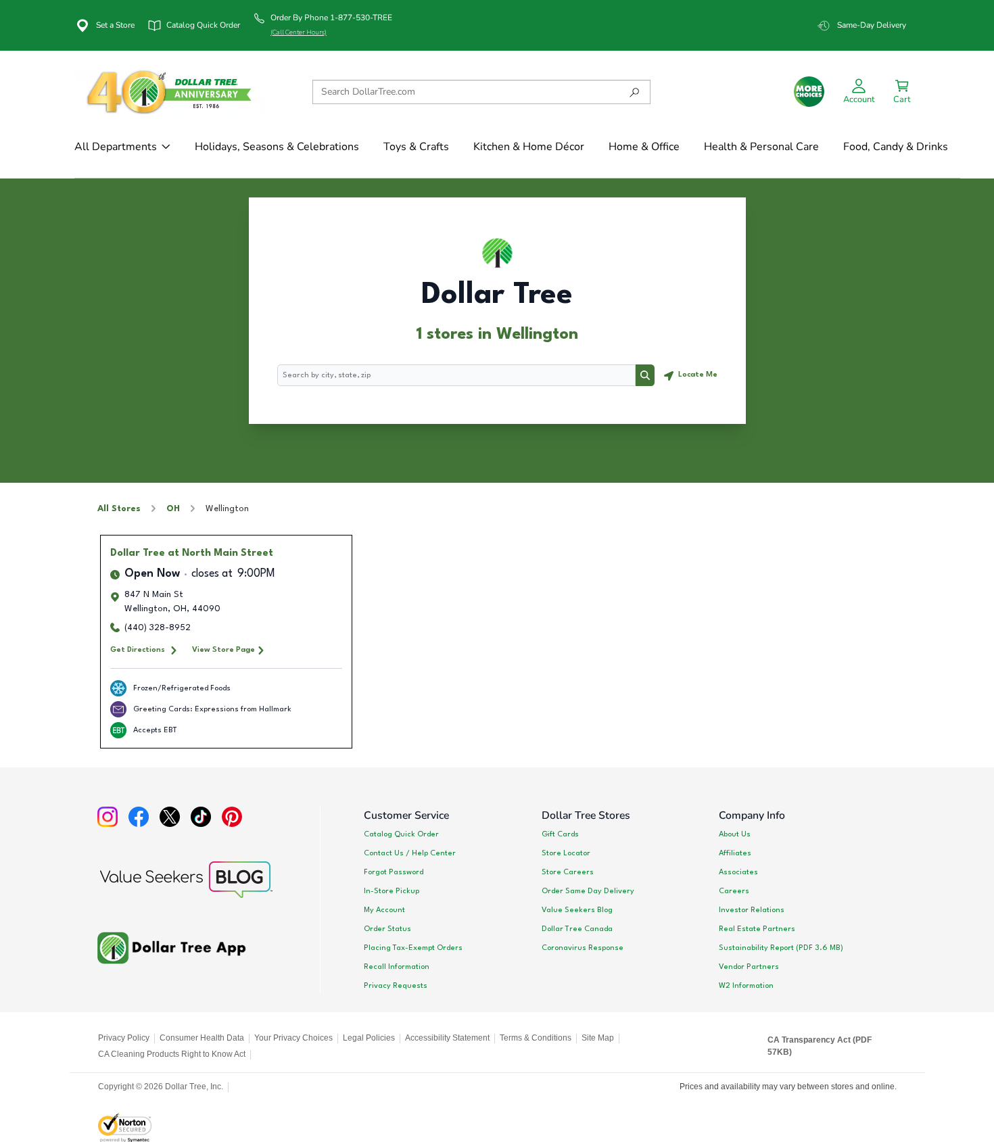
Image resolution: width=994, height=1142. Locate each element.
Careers (734, 891)
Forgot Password (393, 872)
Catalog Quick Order (401, 834)
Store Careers (568, 872)
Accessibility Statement (447, 1038)
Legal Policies (369, 1038)
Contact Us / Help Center (410, 853)
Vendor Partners (749, 967)
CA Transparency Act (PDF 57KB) (819, 1046)
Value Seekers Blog (577, 910)
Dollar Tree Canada (577, 929)
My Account (384, 910)
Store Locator (566, 853)
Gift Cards (560, 834)
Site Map (598, 1038)
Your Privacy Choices (293, 1038)
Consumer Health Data (202, 1038)
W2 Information (746, 986)
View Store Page (223, 650)
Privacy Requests (395, 986)
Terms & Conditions (535, 1038)
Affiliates (735, 853)
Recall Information (396, 967)
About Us (735, 834)
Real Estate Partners (757, 929)
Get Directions (137, 650)
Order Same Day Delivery (588, 891)
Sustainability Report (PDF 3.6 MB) (781, 948)
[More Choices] (809, 91)
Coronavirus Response (582, 948)
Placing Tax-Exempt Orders (413, 948)
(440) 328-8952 (157, 627)
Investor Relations (751, 910)
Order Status (387, 929)
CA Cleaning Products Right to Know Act (171, 1054)
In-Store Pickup (391, 891)
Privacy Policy (123, 1038)
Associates (738, 872)
